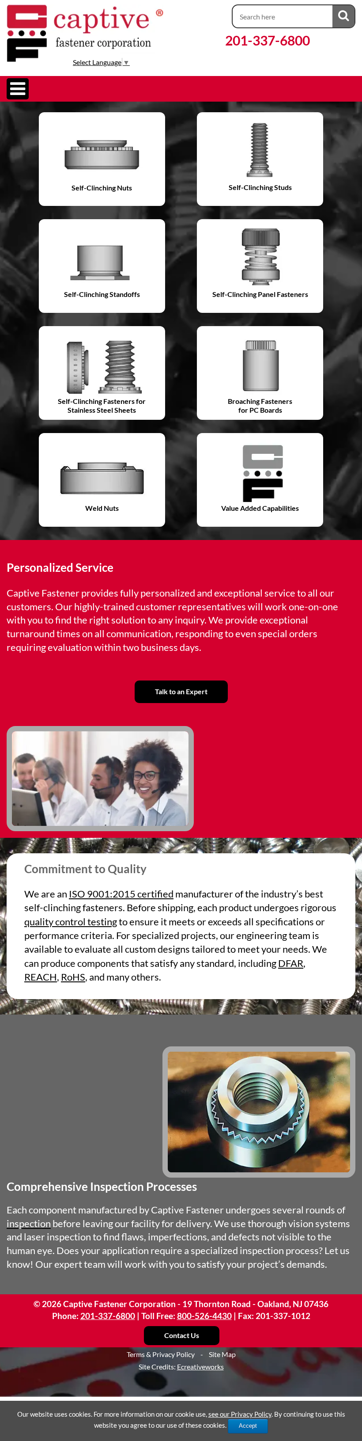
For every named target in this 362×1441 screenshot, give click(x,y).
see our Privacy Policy (240, 1414)
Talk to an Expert (181, 691)
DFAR (290, 963)
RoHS (73, 977)
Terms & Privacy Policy (161, 1354)
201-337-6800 (267, 40)
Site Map (222, 1354)
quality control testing (70, 922)
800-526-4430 (204, 1316)
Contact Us (181, 1335)
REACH (40, 977)
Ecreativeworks (200, 1366)
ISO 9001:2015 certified (121, 894)
